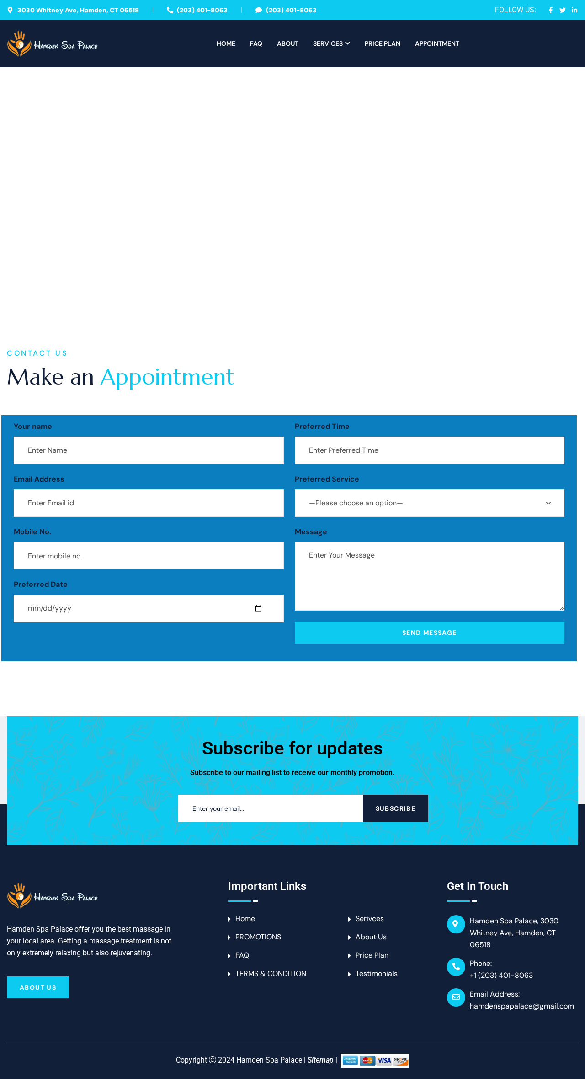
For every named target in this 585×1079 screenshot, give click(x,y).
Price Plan (382, 43)
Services (328, 43)
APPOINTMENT (437, 43)
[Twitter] (562, 10)
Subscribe (396, 808)
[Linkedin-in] (574, 10)
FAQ (256, 43)
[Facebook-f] (551, 10)
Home (226, 43)
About (287, 43)
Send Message (429, 633)
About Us (38, 987)
